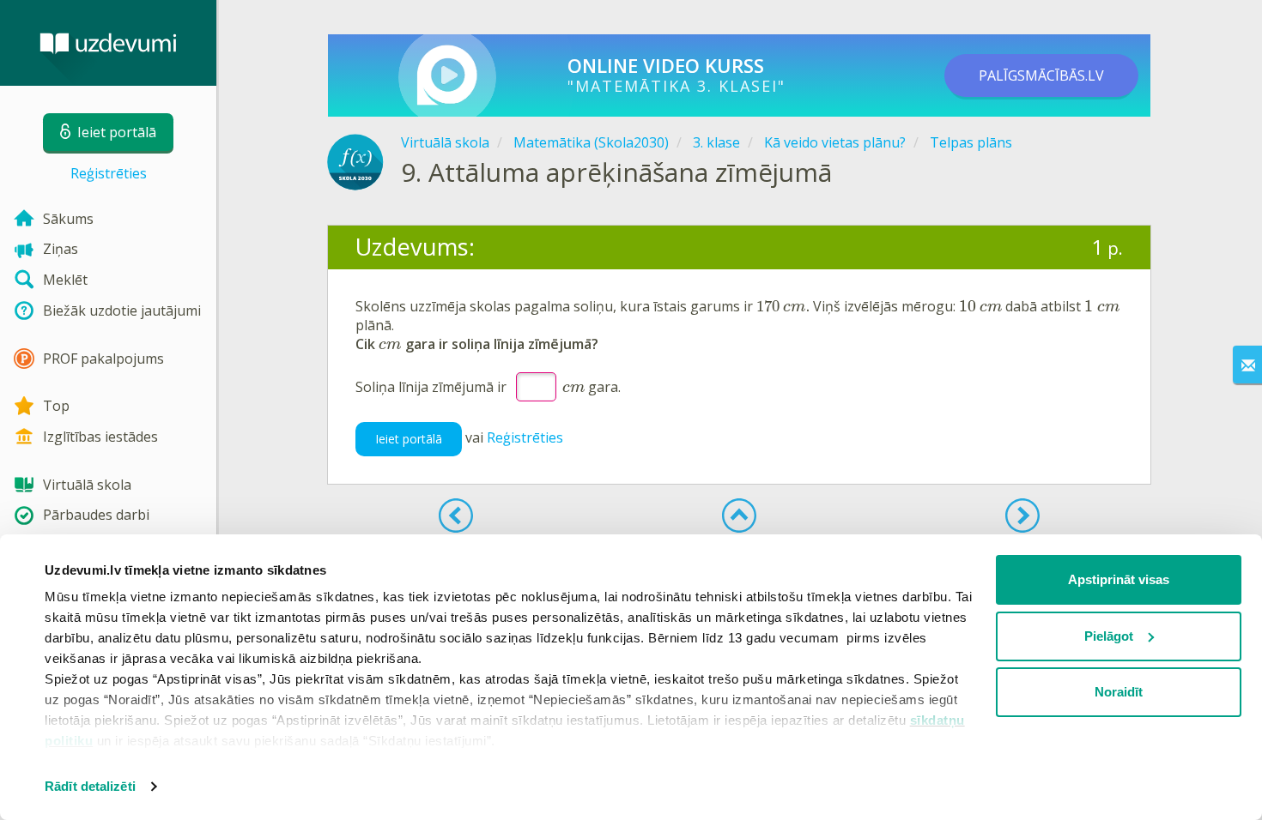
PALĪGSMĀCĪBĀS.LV (1041, 75)
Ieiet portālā (408, 439)
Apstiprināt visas (1118, 579)
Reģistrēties (108, 173)
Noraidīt (1119, 691)
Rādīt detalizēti (90, 786)
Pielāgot (1108, 636)
